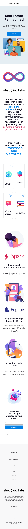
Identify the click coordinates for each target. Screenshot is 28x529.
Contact (14, 483)
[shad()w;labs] (14, 3)
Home (14, 471)
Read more (14, 506)
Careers (14, 479)
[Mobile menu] (26, 3)
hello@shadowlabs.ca (14, 459)
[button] (14, 34)
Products (14, 475)
